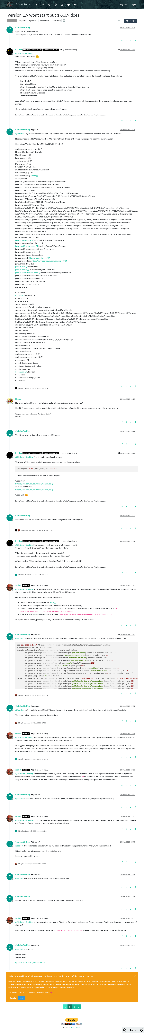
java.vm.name (21, 269)
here (52, 602)
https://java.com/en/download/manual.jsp (33, 483)
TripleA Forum (23, 4)
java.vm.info (20, 266)
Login (22, 998)
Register (13, 998)
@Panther (36, 130)
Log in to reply (130, 21)
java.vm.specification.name (26, 272)
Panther (18, 50)
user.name (19, 372)
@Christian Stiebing (69, 50)
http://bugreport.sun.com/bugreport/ (48, 261)
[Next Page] (78, 1006)
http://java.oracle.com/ (38, 258)
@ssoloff (36, 634)
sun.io (33, 175)
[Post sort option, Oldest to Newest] (119, 21)
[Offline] (10, 51)
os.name (19, 295)
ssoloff (18, 585)
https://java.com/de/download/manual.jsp (33, 489)
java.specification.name (25, 246)
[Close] (134, 976)
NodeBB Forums (76, 1028)
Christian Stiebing (22, 28)
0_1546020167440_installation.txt (30, 962)
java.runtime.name (23, 240)
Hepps (18, 399)
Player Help (12, 20)
